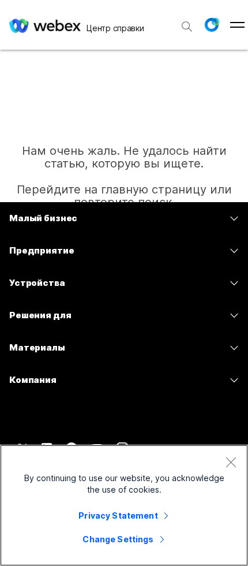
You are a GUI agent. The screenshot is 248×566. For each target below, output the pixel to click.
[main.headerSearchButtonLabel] (187, 23)
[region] (124, 505)
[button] (212, 25)
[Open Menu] (237, 25)
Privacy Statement (117, 515)
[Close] (230, 462)
